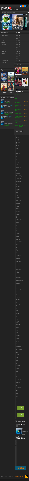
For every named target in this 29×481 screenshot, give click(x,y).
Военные (3, 49)
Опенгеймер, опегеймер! (7, 125)
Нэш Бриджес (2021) (18, 110)
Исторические (4, 35)
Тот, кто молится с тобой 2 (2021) (19, 117)
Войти (19, 15)
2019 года (18, 46)
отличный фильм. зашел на (8, 114)
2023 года (18, 38)
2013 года (18, 57)
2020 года (18, 44)
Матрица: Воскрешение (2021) (18, 121)
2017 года (18, 49)
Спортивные (4, 64)
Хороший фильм (7, 102)
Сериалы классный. (8, 118)
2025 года (18, 35)
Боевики (3, 46)
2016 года (18, 51)
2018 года (18, 48)
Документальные (5, 66)
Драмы (3, 53)
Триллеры (3, 44)
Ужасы (2, 40)
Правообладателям (19, 476)
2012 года (18, 58)
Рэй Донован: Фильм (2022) (18, 101)
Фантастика (4, 38)
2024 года (18, 37)
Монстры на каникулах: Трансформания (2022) (18, 96)
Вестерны (3, 48)
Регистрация (25, 15)
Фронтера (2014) (7, 101)
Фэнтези (3, 42)
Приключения (4, 60)
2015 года (18, 53)
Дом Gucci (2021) (18, 113)
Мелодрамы (4, 58)
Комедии (3, 55)
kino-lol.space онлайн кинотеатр (7, 9)
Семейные (3, 62)
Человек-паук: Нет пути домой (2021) (19, 126)
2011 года (18, 60)
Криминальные (5, 57)
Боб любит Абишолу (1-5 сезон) (10, 117)
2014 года (18, 55)
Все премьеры (19, 131)
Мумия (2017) (7, 106)
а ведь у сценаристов (8, 107)
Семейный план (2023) (9, 112)
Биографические (5, 37)
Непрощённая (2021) (18, 106)
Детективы (3, 51)
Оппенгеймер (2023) (8, 123)
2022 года (18, 40)
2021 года (18, 42)
